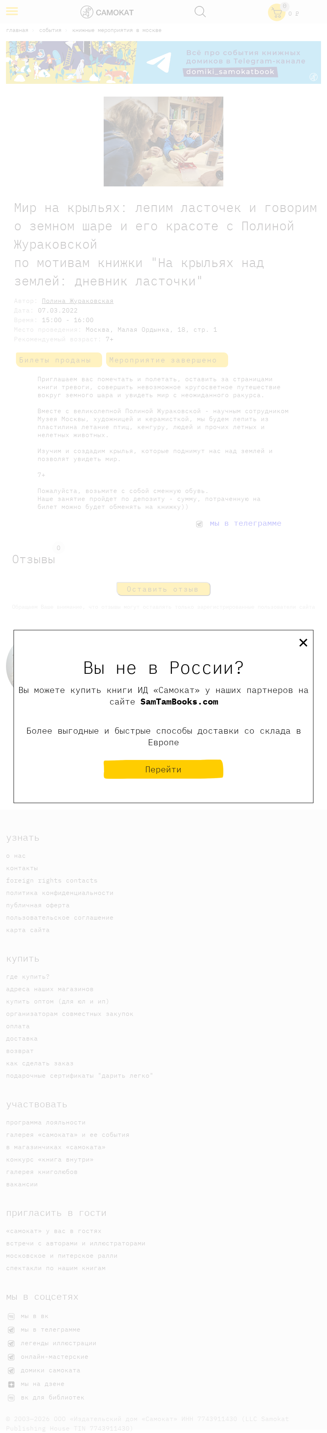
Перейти (163, 769)
